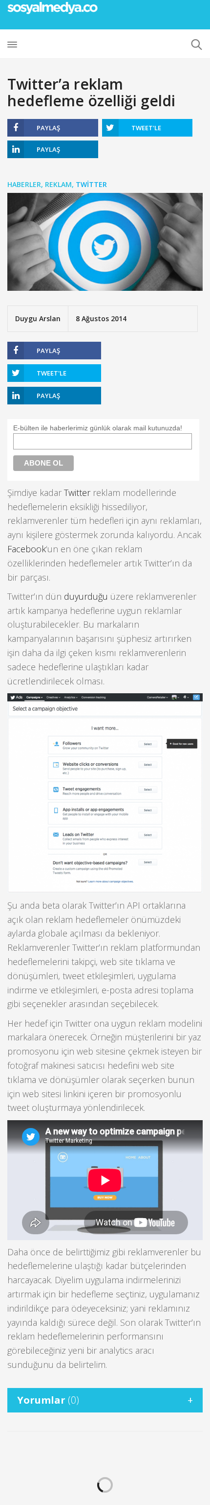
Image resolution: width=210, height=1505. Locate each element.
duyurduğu (86, 596)
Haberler (24, 184)
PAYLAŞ (48, 127)
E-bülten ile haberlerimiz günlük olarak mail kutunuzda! (97, 428)
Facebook (26, 549)
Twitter (91, 184)
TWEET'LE (146, 127)
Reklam (58, 184)
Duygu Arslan (38, 318)
